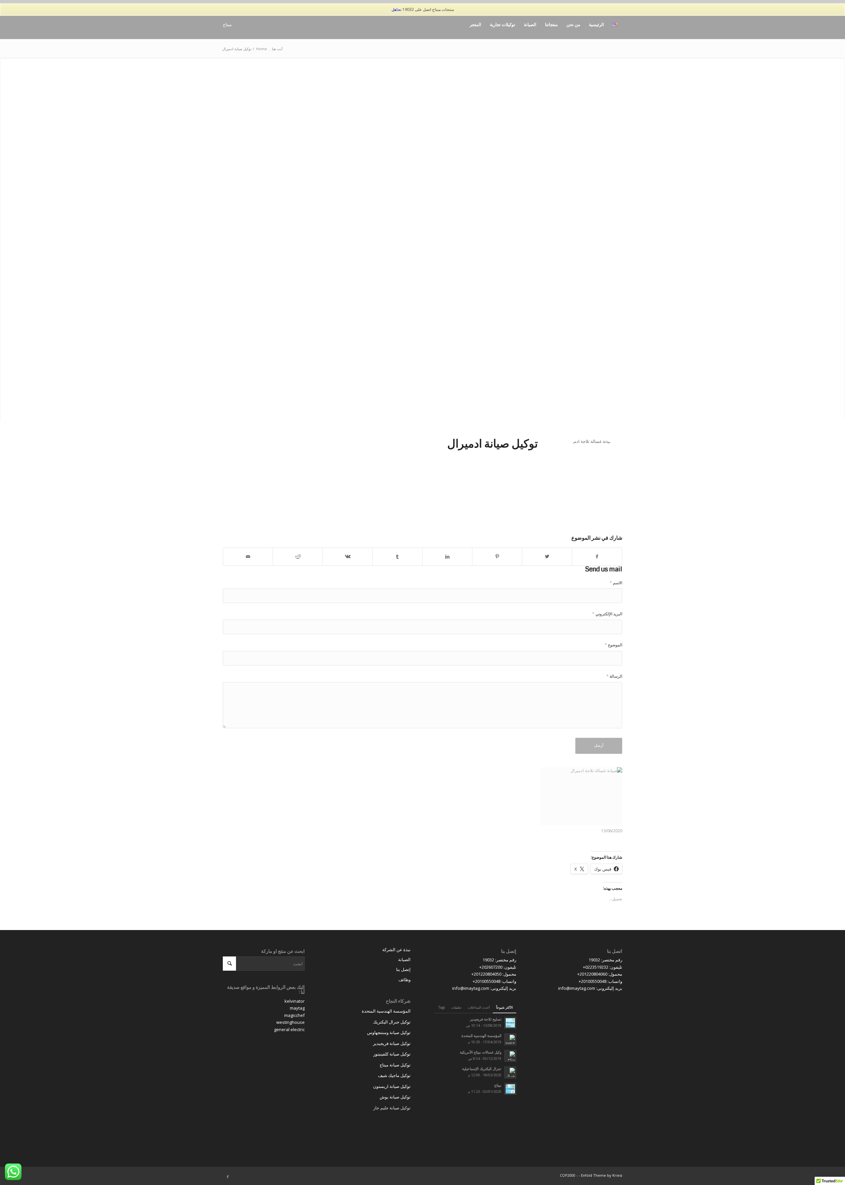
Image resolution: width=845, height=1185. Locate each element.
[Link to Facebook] (228, 1177)
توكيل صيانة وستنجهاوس (389, 1032)
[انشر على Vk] (347, 556)
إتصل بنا (403, 969)
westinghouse (290, 1022)
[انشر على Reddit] (297, 556)
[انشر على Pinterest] (497, 556)
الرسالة (614, 676)
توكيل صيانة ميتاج (395, 1065)
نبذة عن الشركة (396, 949)
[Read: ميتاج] (510, 1089)
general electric (289, 1029)
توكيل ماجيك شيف (394, 1075)
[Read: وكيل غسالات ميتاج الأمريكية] (510, 1056)
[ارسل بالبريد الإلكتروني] (248, 556)
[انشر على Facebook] (597, 556)
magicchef (294, 1015)
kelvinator (295, 1001)
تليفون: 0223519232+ (602, 967)
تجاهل (396, 9)
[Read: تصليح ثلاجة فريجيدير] (510, 1023)
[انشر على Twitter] (547, 556)
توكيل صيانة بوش (395, 1097)
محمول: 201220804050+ (493, 974)
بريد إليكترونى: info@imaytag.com (590, 988)
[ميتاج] (230, 24)
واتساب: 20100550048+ (600, 981)
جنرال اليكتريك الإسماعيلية (481, 1068)
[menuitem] (615, 24)
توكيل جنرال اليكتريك (392, 1022)
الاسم (616, 583)
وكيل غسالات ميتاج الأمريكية (480, 1052)
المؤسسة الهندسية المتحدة (481, 1035)
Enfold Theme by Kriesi (601, 1175)
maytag (297, 1008)
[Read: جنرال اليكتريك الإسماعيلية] (510, 1072)
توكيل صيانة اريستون (392, 1086)
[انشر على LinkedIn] (447, 556)
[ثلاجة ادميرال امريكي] (581, 796)
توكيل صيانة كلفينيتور (392, 1054)
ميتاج (497, 1085)
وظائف (404, 980)
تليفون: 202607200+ (497, 967)
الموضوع (613, 645)
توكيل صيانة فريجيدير (392, 1043)
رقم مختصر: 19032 (605, 960)
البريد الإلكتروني (607, 614)
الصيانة (404, 959)
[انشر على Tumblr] (397, 556)
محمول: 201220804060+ (599, 974)
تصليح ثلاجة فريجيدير (485, 1019)
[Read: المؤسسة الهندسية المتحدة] (510, 1039)
